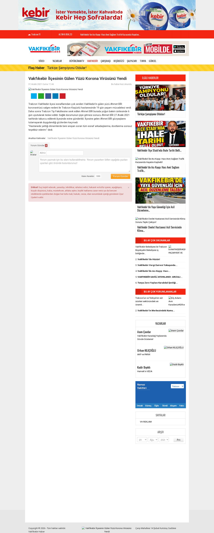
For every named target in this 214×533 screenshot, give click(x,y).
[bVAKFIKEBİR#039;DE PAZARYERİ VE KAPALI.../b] (177, 249)
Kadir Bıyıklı (143, 367)
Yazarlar (57, 61)
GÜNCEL (152, 61)
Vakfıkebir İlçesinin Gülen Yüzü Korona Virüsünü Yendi (73, 138)
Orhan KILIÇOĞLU (146, 350)
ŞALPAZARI (132, 61)
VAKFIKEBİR (92, 61)
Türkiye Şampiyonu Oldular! (66, 68)
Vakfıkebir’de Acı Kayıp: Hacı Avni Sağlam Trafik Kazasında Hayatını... (110, 34)
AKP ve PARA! (143, 354)
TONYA (143, 61)
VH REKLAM (146, 421)
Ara (178, 439)
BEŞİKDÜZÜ (119, 61)
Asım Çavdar (144, 332)
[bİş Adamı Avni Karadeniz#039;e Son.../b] (177, 300)
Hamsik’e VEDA (144, 371)
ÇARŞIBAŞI (106, 61)
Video (41, 61)
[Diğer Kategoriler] (183, 61)
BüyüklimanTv (76, 61)
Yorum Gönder (39, 145)
